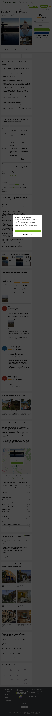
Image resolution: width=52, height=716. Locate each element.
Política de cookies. (36, 227)
